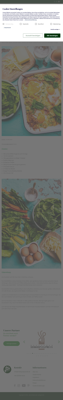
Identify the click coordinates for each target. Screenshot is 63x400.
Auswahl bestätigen (33, 36)
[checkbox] (3, 24)
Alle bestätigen (52, 36)
